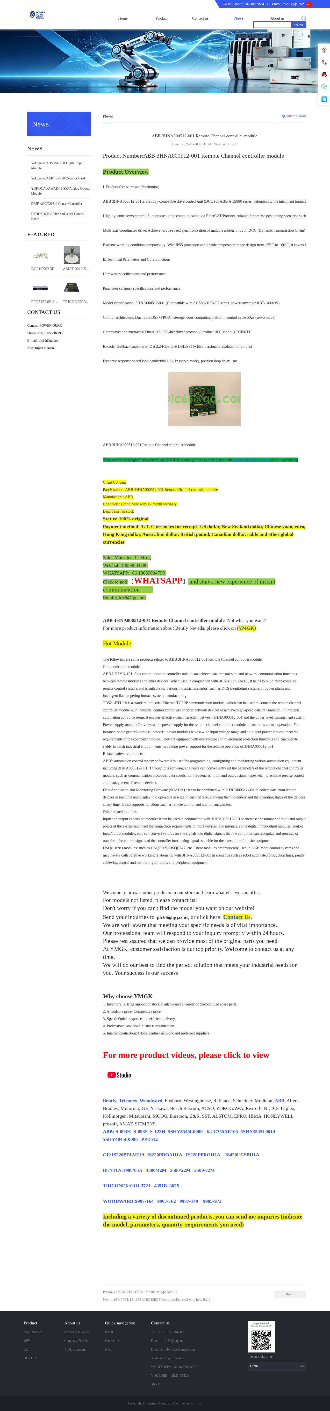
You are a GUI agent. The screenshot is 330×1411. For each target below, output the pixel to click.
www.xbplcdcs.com (251, 460)
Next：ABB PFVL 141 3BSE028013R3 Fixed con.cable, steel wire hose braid (156, 1299)
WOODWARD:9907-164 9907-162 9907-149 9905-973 (162, 1201)
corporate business (76, 1332)
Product (161, 18)
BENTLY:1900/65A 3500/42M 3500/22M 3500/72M (159, 1170)
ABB (279, 1100)
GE (144, 1108)
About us (277, 18)
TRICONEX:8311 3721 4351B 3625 (141, 1185)
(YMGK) (246, 628)
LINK (254, 1366)
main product (33, 1332)
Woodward (151, 1100)
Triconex (128, 1100)
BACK (290, 1294)
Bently (109, 1100)
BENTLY (30, 1358)
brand (109, 1332)
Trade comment (75, 1349)
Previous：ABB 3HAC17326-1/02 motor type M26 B (140, 1292)
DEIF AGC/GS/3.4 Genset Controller (56, 204)
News (238, 18)
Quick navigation (120, 1323)
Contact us (200, 18)
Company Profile (76, 1341)
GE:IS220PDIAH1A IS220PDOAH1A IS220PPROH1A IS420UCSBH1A (182, 1154)
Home (123, 18)
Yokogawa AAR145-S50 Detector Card (58, 178)
